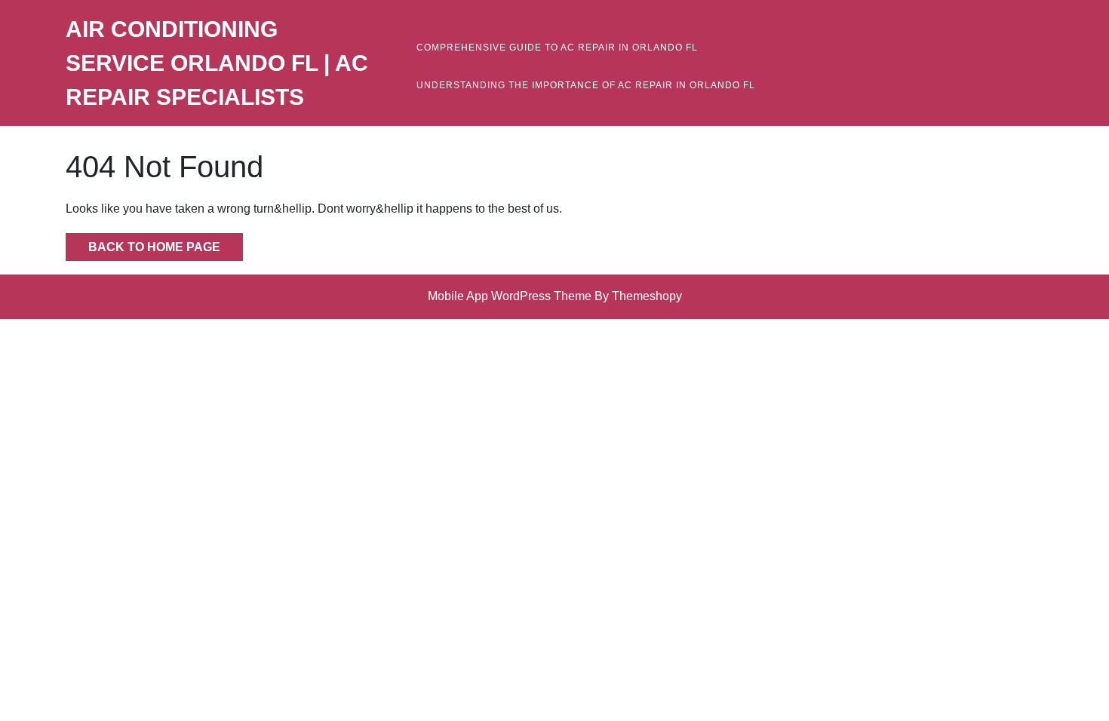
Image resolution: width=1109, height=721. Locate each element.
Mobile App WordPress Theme (509, 296)
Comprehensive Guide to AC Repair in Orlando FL (557, 47)
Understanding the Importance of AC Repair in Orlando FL (585, 85)
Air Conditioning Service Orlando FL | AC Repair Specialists (217, 63)
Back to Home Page (143, 243)
